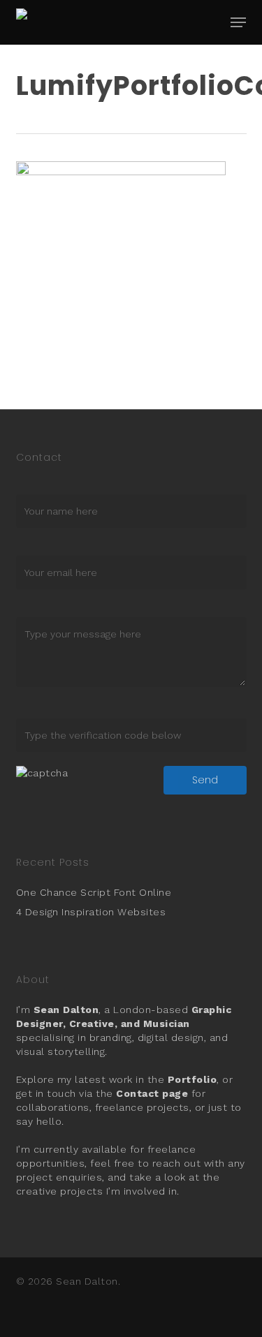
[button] (238, 22)
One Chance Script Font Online (94, 892)
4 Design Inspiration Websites (91, 911)
